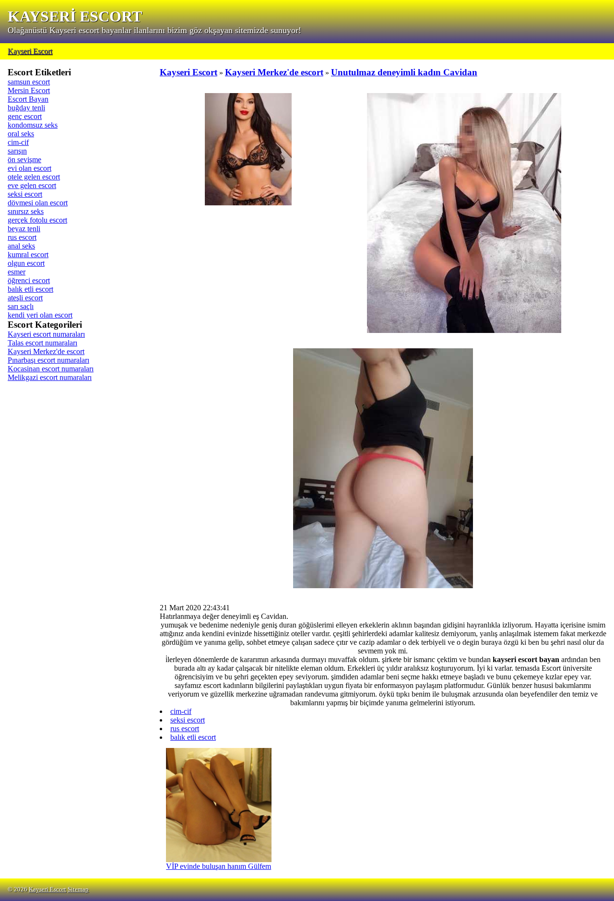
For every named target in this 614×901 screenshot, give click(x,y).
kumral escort (28, 254)
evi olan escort (29, 168)
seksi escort (25, 194)
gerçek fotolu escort (37, 220)
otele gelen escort (34, 177)
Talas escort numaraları (42, 343)
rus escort (22, 237)
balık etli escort (30, 289)
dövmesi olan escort (38, 203)
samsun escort (29, 82)
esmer (16, 272)
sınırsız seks (26, 211)
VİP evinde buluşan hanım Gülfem (218, 866)
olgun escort (26, 263)
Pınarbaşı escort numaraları (48, 360)
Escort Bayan (28, 99)
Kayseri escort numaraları (46, 334)
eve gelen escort (32, 185)
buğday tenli (26, 108)
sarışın (17, 151)
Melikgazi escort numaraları (50, 377)
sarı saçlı (21, 306)
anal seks (21, 246)
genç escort (25, 116)
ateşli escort (25, 298)
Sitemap (78, 889)
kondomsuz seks (33, 125)
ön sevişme (24, 159)
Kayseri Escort (30, 51)
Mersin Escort (29, 90)
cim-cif (18, 142)
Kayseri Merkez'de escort (46, 351)
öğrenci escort (29, 280)
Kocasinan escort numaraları (51, 369)
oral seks (21, 134)
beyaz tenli (24, 229)
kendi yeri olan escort (40, 315)
